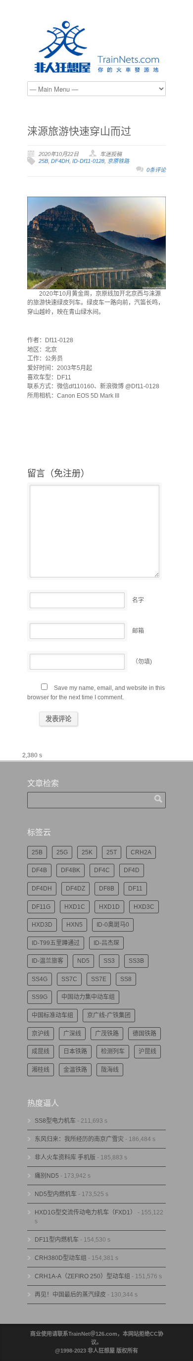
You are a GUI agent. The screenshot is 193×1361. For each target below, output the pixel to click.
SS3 (109, 960)
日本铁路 (75, 1051)
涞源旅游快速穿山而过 (79, 131)
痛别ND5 (47, 1175)
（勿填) (142, 661)
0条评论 (156, 170)
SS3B (136, 960)
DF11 (135, 888)
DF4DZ (75, 888)
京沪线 (40, 1033)
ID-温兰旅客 (47, 960)
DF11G (41, 906)
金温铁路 (75, 1069)
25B (43, 161)
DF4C (102, 870)
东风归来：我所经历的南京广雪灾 (79, 1139)
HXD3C (144, 906)
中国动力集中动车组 (88, 997)
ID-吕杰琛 (106, 943)
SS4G (40, 979)
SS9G (40, 997)
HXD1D (109, 906)
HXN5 (74, 924)
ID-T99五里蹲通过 (56, 943)
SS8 (126, 979)
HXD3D (42, 924)
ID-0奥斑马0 (112, 924)
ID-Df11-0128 (88, 161)
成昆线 (40, 1051)
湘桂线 (40, 1069)
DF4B (39, 870)
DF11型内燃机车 (57, 1239)
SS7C (69, 979)
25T (111, 852)
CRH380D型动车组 (61, 1258)
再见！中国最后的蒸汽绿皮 (70, 1294)
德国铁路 (144, 1033)
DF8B (106, 888)
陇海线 (110, 1069)
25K (87, 852)
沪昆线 (147, 1051)
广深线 (72, 1033)
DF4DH (60, 161)
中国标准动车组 (52, 1015)
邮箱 (138, 631)
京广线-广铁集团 (109, 1015)
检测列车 (113, 1051)
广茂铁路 (107, 1033)
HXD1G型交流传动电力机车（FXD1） (85, 1212)
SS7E (98, 979)
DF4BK (70, 870)
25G (62, 852)
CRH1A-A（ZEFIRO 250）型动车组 (82, 1276)
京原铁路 (118, 161)
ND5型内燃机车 (56, 1194)
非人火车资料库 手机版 (65, 1157)
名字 (138, 600)
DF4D (132, 870)
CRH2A (141, 852)
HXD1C (74, 906)
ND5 (83, 960)
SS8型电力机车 (55, 1120)
